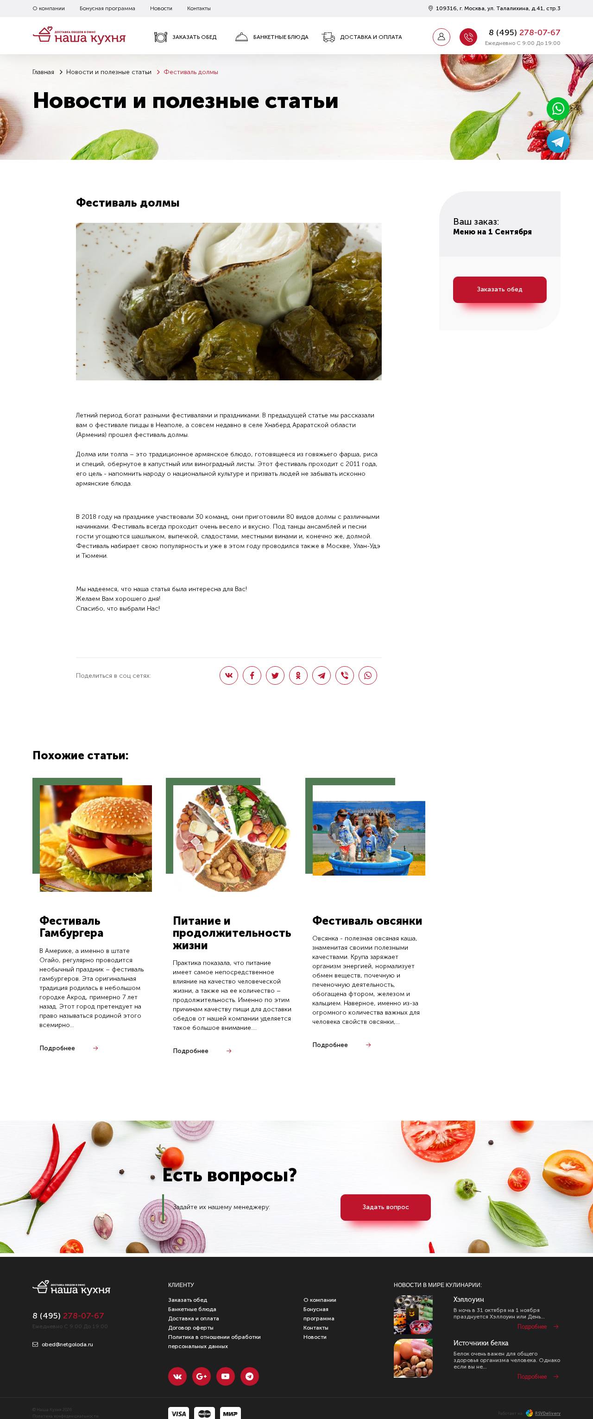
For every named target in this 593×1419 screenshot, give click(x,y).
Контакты (199, 8)
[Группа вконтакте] (177, 1376)
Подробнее (57, 1048)
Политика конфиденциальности (65, 1416)
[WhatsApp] (368, 675)
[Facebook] (252, 675)
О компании (48, 8)
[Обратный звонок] (468, 37)
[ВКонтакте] (229, 675)
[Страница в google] (201, 1376)
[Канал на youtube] (225, 1376)
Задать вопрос (386, 1207)
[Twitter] (275, 675)
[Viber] (344, 675)
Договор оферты (191, 1327)
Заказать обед (194, 37)
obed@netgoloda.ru (66, 1344)
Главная (43, 72)
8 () (525, 32)
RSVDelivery (548, 1413)
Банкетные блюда (281, 37)
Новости (161, 8)
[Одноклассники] (298, 675)
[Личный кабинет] (441, 37)
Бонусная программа (107, 8)
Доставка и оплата (371, 37)
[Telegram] (321, 675)
